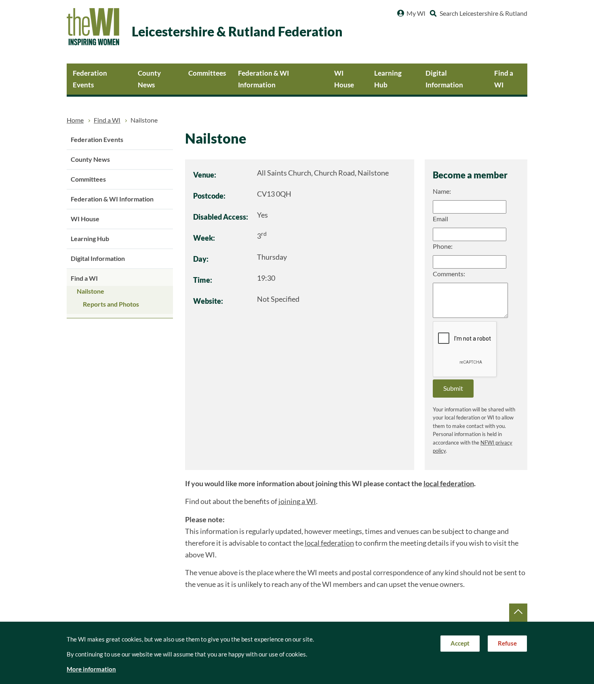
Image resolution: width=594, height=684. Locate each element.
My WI (416, 13)
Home (75, 120)
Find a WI (503, 79)
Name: (442, 191)
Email (440, 218)
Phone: (443, 246)
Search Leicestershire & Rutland (483, 13)
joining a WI (297, 501)
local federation (448, 483)
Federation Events (90, 79)
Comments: (449, 273)
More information (91, 669)
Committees (207, 73)
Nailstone (90, 291)
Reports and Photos (111, 304)
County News (149, 79)
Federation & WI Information (263, 79)
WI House (344, 79)
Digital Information (444, 79)
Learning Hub (388, 79)
